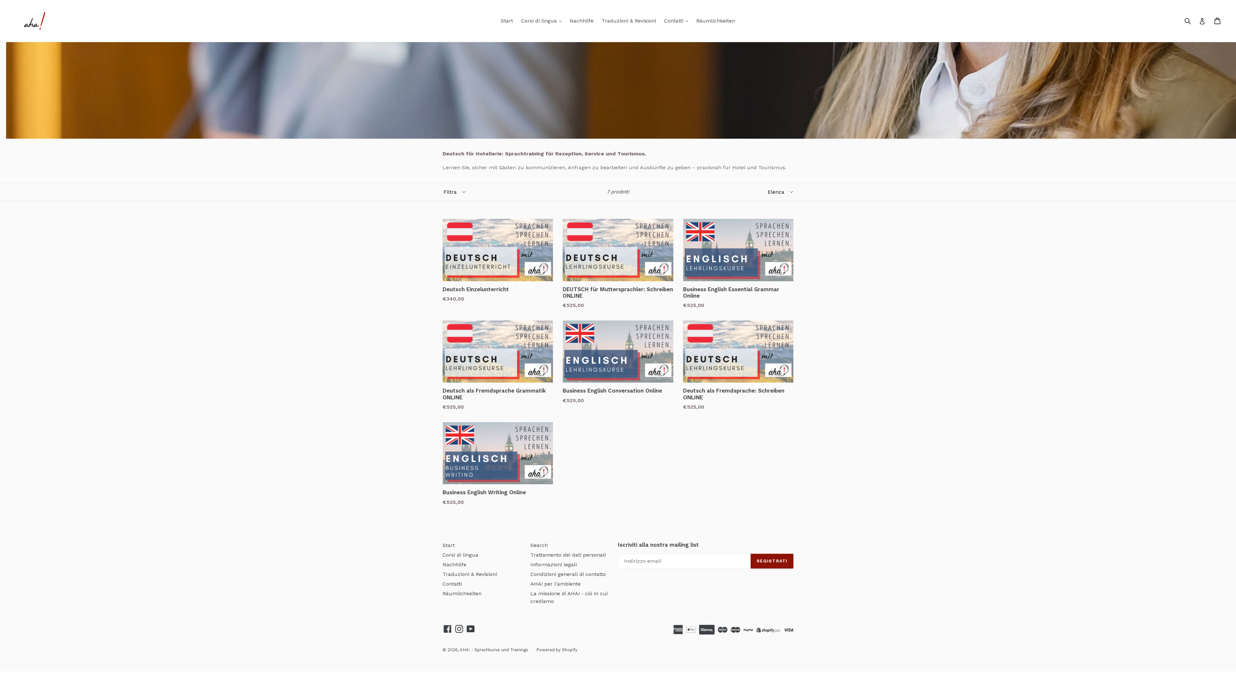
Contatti (674, 21)
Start (507, 21)
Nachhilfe (582, 21)
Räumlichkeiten (715, 21)
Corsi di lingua (539, 21)
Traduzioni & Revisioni (629, 21)
